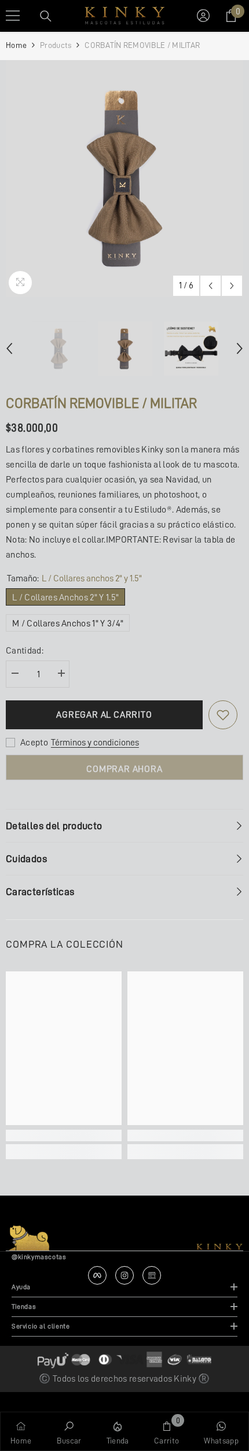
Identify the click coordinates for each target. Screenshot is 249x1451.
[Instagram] (124, 1275)
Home (16, 45)
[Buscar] (46, 16)
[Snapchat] (151, 1275)
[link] (64, 1135)
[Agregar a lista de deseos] (222, 714)
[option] (124, 178)
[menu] (13, 16)
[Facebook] (97, 1275)
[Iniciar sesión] (203, 15)
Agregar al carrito (104, 714)
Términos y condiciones (95, 742)
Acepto (34, 742)
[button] (210, 286)
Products (55, 45)
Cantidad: (24, 650)
